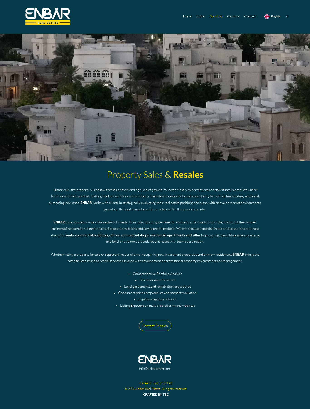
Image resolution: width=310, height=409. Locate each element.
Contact (166, 383)
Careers (145, 383)
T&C (156, 383)
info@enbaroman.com (155, 368)
